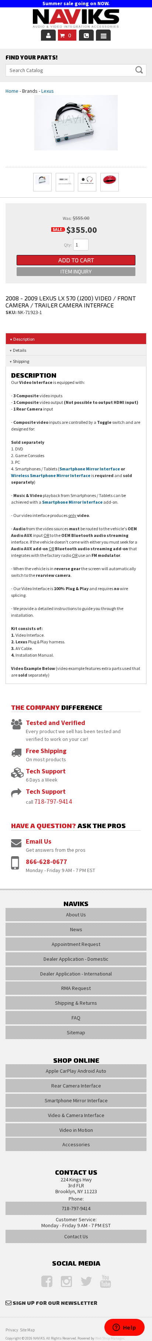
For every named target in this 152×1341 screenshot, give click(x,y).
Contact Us (76, 1236)
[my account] (48, 35)
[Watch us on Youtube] (101, 1282)
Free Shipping (46, 750)
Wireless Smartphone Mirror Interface (50, 475)
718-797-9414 (53, 801)
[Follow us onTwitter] (82, 1282)
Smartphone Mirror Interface (89, 469)
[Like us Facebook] (43, 1282)
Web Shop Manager (109, 1338)
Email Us (38, 841)
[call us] (86, 35)
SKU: (12, 312)
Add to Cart (76, 259)
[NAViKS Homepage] (76, 19)
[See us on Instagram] (62, 1282)
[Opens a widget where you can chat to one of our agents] (124, 1328)
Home (12, 91)
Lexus (47, 91)
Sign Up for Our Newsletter (55, 1303)
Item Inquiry (76, 271)
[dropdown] (103, 35)
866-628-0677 (46, 861)
